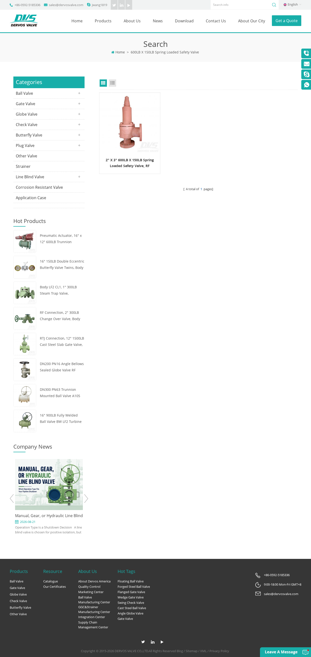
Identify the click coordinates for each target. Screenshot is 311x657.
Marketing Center (91, 592)
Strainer (23, 166)
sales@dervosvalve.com (66, 5)
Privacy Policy (219, 651)
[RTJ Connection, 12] (25, 343)
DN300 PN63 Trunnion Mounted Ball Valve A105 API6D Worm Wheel (60, 393)
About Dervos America (94, 581)
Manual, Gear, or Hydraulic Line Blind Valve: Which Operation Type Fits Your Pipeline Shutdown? (49, 516)
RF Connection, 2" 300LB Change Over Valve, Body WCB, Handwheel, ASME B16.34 (60, 316)
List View (112, 83)
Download (184, 21)
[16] (25, 267)
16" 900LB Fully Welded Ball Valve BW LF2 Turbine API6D (61, 419)
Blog (180, 651)
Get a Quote (287, 20)
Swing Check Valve (131, 602)
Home (77, 21)
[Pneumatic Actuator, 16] (25, 241)
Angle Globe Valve (130, 613)
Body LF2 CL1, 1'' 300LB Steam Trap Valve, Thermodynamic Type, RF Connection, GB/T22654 (60, 291)
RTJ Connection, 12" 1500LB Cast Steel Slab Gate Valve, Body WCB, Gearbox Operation (62, 342)
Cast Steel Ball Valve (132, 608)
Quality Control (89, 586)
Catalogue (50, 581)
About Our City (251, 21)
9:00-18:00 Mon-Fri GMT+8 (282, 584)
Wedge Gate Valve (131, 597)
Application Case (31, 197)
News (158, 21)
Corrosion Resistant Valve (39, 187)
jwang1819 (99, 5)
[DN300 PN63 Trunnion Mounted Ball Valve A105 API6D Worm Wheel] (25, 394)
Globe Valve (26, 114)
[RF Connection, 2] (25, 318)
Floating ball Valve (131, 581)
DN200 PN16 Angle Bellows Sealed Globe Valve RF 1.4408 (62, 367)
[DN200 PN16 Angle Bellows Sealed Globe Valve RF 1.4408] (25, 369)
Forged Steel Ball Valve (134, 586)
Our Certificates (54, 586)
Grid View (103, 83)
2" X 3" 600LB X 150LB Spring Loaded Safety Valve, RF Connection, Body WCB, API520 (130, 163)
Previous (12, 498)
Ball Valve (24, 93)
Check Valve (26, 124)
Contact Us (216, 21)
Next (86, 498)
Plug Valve (25, 145)
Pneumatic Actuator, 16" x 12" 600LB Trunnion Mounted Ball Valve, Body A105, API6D (61, 239)
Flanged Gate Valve (131, 592)
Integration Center (91, 617)
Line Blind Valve (30, 176)
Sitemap (192, 651)
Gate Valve (25, 103)
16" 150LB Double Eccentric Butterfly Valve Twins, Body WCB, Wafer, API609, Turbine (62, 265)
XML (203, 651)
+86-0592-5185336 (27, 5)
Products (103, 21)
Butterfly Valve (29, 135)
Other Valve (26, 156)
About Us (132, 21)
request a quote (129, 123)
